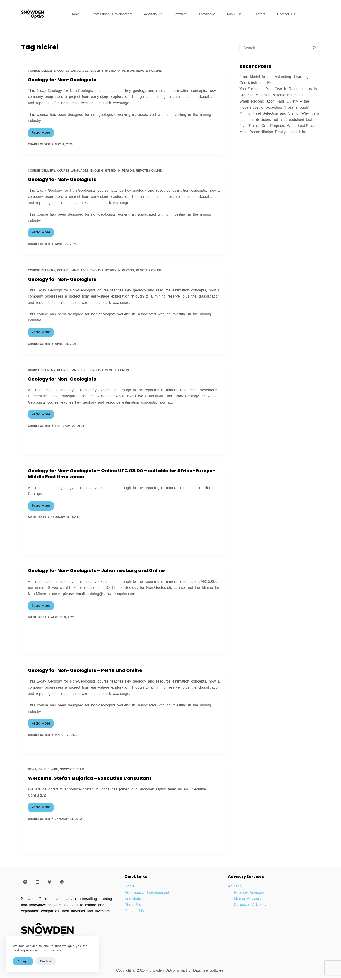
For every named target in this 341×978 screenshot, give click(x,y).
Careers (259, 14)
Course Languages (72, 70)
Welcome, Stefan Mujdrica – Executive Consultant (89, 778)
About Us (234, 14)
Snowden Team (72, 769)
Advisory (150, 14)
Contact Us (286, 14)
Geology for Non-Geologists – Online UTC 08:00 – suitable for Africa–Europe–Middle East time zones (122, 473)
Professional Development (111, 14)
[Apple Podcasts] (49, 882)
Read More (42, 131)
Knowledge (206, 14)
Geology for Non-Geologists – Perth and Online (85, 670)
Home (75, 14)
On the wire (48, 769)
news (32, 769)
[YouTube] (25, 882)
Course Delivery (41, 70)
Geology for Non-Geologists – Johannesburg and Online (96, 570)
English (96, 70)
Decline (45, 961)
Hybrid (110, 70)
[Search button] (314, 47)
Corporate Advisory (250, 904)
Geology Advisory (249, 892)
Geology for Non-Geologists (62, 79)
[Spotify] (62, 882)
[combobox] (274, 47)
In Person (126, 70)
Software (180, 14)
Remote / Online (149, 70)
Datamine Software (209, 970)
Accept (23, 961)
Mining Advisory (247, 898)
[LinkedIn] (37, 882)
